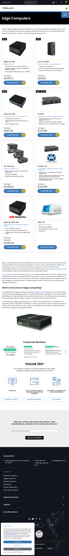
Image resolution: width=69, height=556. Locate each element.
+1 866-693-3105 (6, 2)
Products (7, 472)
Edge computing (7, 274)
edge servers (29, 274)
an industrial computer (54, 269)
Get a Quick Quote (47, 247)
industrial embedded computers (47, 292)
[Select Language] (55, 2)
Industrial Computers (10, 476)
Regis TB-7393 (9, 62)
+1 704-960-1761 (39, 461)
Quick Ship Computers (10, 490)
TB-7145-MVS (9, 166)
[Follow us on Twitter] (40, 519)
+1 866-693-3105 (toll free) (41, 464)
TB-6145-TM (42, 166)
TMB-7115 (41, 222)
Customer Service (10, 512)
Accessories (7, 484)
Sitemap (50, 548)
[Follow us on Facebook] (36, 519)
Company (6, 504)
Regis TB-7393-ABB (11, 222)
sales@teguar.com (59, 461)
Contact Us (34, 525)
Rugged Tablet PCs (9, 478)
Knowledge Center (10, 497)
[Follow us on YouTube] (33, 519)
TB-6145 (41, 114)
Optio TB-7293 (9, 114)
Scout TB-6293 (43, 62)
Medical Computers (9, 481)
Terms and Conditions (35, 548)
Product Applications (10, 487)
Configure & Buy (13, 83)
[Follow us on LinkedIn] (29, 519)
